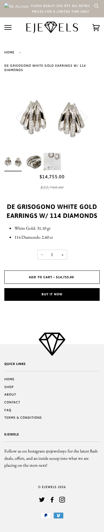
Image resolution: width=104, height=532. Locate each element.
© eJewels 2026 (52, 487)
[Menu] (8, 27)
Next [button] (80, 117)
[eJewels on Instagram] (62, 501)
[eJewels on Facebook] (52, 501)
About (10, 394)
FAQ (7, 410)
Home (9, 52)
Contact (12, 402)
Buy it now (52, 294)
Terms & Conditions (23, 417)
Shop (9, 387)
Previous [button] (23, 117)
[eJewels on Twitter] (42, 501)
